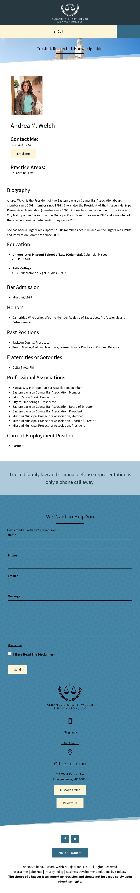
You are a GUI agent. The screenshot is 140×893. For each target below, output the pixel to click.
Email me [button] (23, 154)
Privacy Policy (54, 872)
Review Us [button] (70, 803)
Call (60, 31)
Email (13, 576)
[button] (128, 32)
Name (12, 535)
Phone (12, 555)
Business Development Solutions (88, 872)
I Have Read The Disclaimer (34, 654)
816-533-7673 (70, 743)
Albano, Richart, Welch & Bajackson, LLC (61, 867)
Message (14, 596)
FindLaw (120, 872)
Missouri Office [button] (70, 790)
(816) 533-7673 (21, 145)
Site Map (36, 872)
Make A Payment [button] (70, 853)
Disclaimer (15, 645)
